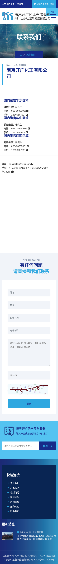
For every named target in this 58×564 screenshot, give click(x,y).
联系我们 (14, 511)
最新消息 (14, 492)
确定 (29, 403)
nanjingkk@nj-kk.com (20, 164)
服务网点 (14, 506)
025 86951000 (18, 111)
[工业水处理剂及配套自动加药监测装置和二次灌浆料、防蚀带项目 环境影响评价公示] (9, 535)
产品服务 (14, 487)
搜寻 (45, 446)
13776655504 (18, 132)
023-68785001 (18, 146)
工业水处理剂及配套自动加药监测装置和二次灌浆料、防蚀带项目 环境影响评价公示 (36, 538)
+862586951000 (45, 4)
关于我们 (14, 483)
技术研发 (14, 497)
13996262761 (18, 150)
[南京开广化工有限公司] (26, 16)
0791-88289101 (19, 128)
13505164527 (18, 114)
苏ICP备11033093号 (44, 559)
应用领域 (14, 502)
